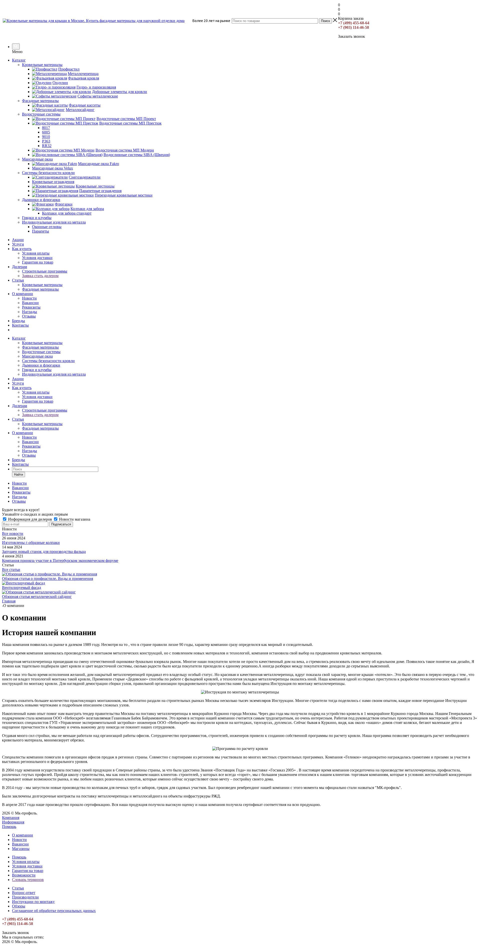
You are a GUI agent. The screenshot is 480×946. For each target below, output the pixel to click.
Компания (10, 817)
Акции (18, 240)
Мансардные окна (37, 356)
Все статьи (11, 569)
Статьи (18, 280)
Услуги (18, 244)
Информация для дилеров (30, 519)
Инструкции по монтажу (33, 901)
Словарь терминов (28, 879)
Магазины (21, 848)
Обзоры (18, 906)
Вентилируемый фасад (21, 587)
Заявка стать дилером (40, 276)
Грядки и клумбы (37, 370)
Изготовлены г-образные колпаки (31, 542)
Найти (18, 474)
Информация (13, 822)
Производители (25, 897)
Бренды (18, 321)
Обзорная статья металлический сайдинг (37, 596)
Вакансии (30, 303)
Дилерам (19, 267)
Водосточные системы (41, 352)
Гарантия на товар (37, 262)
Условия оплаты (36, 253)
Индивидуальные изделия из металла (54, 374)
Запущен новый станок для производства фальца (44, 551)
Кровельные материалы (42, 285)
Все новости (12, 533)
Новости (29, 298)
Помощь (9, 826)
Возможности (24, 875)
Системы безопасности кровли (48, 361)
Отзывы (29, 316)
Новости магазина (74, 519)
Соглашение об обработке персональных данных (54, 910)
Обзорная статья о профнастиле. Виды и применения (47, 578)
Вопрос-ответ (23, 892)
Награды (29, 312)
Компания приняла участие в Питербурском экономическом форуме (60, 560)
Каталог (19, 60)
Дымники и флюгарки (41, 365)
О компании (22, 294)
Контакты (20, 325)
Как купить (22, 249)
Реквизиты (31, 307)
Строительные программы (44, 271)
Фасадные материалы (40, 289)
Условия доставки (37, 258)
